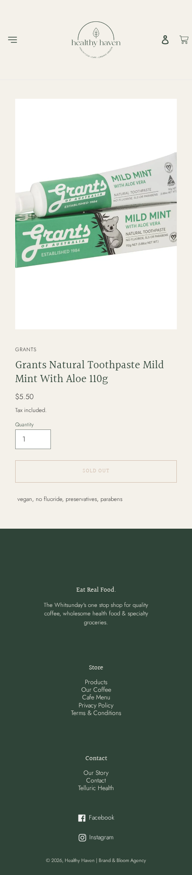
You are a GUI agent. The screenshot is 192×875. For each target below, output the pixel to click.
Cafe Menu (96, 697)
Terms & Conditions (96, 712)
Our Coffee (96, 689)
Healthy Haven (80, 860)
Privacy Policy (96, 705)
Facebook (114, 817)
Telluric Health (96, 787)
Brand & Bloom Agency (122, 860)
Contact (96, 780)
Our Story (96, 772)
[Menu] (12, 40)
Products (96, 681)
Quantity (24, 424)
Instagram (113, 837)
